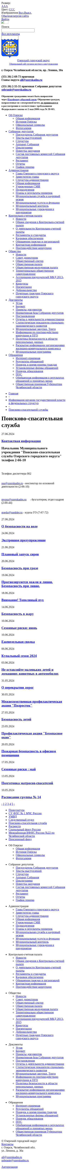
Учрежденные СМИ (28, 186)
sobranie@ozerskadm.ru (16, 89)
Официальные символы (30, 124)
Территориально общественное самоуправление (35, 272)
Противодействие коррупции (34, 248)
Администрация (18, 170)
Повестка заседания (28, 150)
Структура (22, 141)
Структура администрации (32, 179)
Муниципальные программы (33, 351)
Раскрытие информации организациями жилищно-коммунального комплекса (40, 347)
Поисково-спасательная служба (28, 823)
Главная (13, 393)
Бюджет (20, 306)
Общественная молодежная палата (37, 267)
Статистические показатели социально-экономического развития (40, 324)
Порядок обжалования (29, 371)
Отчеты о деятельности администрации (40, 319)
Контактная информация (31, 244)
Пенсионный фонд (20, 839)
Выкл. (28, 12)
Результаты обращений (30, 361)
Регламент (22, 160)
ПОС (19, 374)
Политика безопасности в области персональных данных (37, 340)
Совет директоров (27, 257)
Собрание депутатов (21, 131)
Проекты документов (29, 309)
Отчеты (20, 163)
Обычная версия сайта (15, 15)
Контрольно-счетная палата (25, 215)
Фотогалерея (23, 128)
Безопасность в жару (17, 614)
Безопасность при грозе (19, 568)
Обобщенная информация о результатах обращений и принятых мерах (40, 379)
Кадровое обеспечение (29, 238)
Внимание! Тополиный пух (22, 600)
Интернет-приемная (28, 358)
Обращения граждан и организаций (37, 241)
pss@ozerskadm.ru (12, 483)
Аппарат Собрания (27, 144)
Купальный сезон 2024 (19, 656)
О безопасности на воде (19, 526)
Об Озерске (16, 115)
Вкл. (21, 12)
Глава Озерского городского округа (37, 173)
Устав (19, 303)
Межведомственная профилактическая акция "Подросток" (31, 703)
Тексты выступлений (29, 137)
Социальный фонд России (25, 829)
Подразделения (25, 189)
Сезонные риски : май (18, 769)
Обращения (16, 354)
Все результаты (10, 33)
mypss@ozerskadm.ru (13, 499)
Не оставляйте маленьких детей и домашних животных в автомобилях (30, 671)
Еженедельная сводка (18, 642)
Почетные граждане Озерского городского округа (34, 295)
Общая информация (28, 118)
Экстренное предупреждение (23, 540)
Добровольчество (26, 290)
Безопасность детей (16, 719)
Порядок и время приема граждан (36, 364)
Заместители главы (27, 176)
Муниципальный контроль (32, 205)
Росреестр (15, 826)
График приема (25, 167)
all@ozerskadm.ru (31, 79)
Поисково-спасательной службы (28, 409)
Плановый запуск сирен (20, 554)
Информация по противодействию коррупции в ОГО (37, 334)
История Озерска (26, 121)
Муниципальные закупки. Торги (36, 329)
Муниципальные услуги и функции (38, 202)
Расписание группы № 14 (21, 797)
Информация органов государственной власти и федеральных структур (37, 401)
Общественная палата (29, 264)
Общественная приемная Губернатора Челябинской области (39, 386)
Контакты (7, 1144)
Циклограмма (24, 147)
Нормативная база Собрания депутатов (40, 312)
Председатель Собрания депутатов (37, 134)
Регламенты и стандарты (31, 235)
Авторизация (9, 1166)
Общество (15, 251)
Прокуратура (16, 810)
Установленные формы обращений (37, 367)
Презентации (24, 286)
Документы (16, 299)
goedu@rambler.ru (12, 512)
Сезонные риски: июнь (19, 628)
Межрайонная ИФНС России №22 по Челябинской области (31, 834)
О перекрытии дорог (17, 687)
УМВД (13, 816)
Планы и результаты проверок (34, 192)
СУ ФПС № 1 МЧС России (25, 813)
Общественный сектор (29, 260)
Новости (21, 218)
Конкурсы (22, 283)
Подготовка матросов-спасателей (27, 783)
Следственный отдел (21, 819)
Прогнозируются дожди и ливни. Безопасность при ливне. (27, 584)
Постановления (25, 316)
